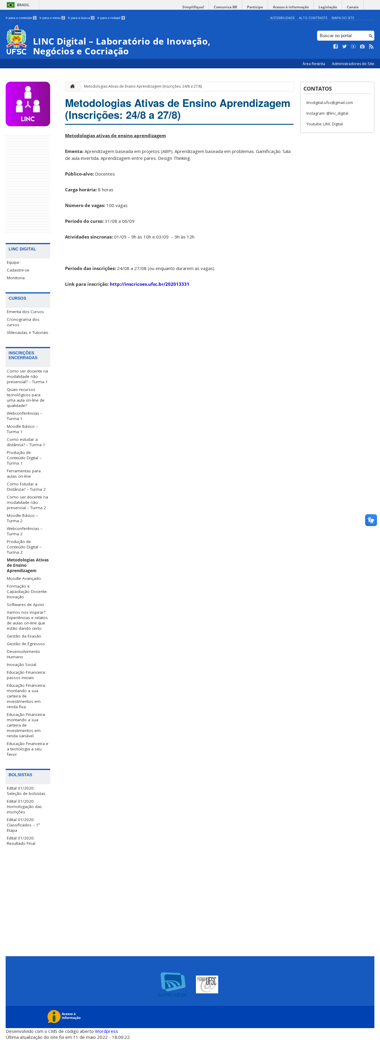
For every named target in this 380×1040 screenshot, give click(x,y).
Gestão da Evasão (24, 636)
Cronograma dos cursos (23, 322)
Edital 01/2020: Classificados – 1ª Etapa (23, 825)
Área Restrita (314, 63)
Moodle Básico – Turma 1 (22, 429)
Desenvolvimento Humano (23, 654)
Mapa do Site (343, 17)
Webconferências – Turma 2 (24, 531)
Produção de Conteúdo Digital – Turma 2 (24, 547)
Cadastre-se (18, 270)
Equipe (13, 262)
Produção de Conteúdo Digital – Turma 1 (24, 458)
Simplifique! (193, 7)
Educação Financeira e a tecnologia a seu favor (27, 749)
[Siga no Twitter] (344, 46)
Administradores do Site (353, 63)
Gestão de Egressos (26, 643)
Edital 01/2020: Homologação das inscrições (24, 806)
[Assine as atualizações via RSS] (371, 46)
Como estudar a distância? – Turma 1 (26, 442)
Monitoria (16, 277)
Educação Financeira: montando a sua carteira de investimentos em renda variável (26, 725)
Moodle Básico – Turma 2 (22, 518)
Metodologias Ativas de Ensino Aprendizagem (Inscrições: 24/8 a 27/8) (143, 86)
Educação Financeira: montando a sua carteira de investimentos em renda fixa (26, 696)
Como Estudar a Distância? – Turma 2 (26, 486)
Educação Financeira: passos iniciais (26, 675)
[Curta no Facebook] (335, 46)
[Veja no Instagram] (362, 46)
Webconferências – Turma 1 (24, 416)
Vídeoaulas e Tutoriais (27, 332)
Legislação (328, 7)
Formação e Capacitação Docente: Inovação (27, 591)
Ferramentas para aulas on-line (24, 473)
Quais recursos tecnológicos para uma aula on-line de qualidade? (26, 397)
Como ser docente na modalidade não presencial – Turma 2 (27, 502)
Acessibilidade (282, 17)
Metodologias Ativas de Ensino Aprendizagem (28, 565)
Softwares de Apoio (25, 604)
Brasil (23, 4)
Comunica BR (225, 7)
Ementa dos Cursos (25, 311)
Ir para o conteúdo (21, 18)
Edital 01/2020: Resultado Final (21, 840)
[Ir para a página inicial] (71, 86)
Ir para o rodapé (110, 18)
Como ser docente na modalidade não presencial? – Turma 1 (27, 376)
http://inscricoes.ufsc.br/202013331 (149, 284)
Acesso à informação (291, 7)
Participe (255, 7)
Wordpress (106, 1031)
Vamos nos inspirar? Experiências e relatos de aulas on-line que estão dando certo (27, 620)
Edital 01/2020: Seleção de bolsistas (26, 790)
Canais (353, 7)
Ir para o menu (51, 18)
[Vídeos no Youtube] (353, 46)
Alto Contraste (313, 17)
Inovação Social (21, 664)
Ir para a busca (81, 18)
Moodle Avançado (24, 578)
